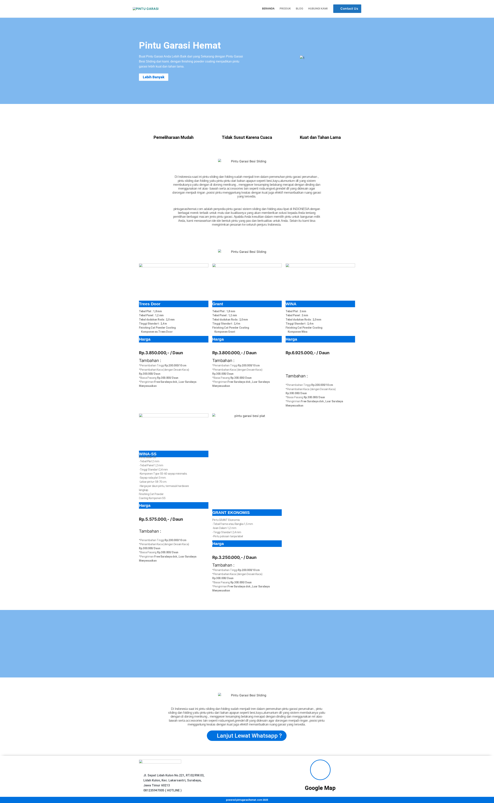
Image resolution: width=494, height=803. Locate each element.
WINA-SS (147, 454)
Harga (145, 339)
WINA (291, 304)
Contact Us (349, 8)
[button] (253, 58)
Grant (217, 304)
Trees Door (149, 304)
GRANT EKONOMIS (231, 512)
